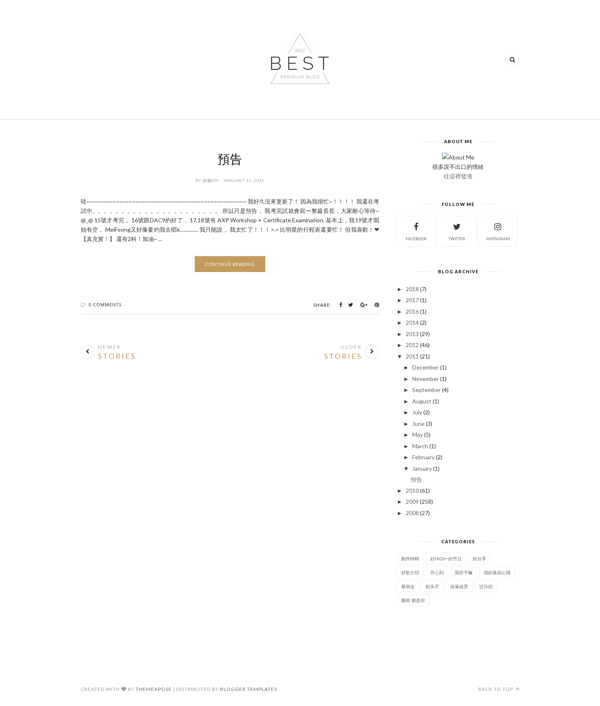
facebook (416, 238)
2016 (412, 311)
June (418, 423)
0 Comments (105, 304)
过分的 (486, 586)
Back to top (496, 689)
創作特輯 (410, 559)
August (421, 401)
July (417, 412)
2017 (412, 300)
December (425, 367)
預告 (230, 159)
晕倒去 (408, 586)
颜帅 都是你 (413, 600)
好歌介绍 (410, 572)
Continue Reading (230, 264)
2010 (412, 490)
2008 (412, 512)
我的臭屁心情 (497, 572)
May (417, 434)
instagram (498, 238)
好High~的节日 (446, 559)
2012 (412, 344)
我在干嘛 (464, 572)
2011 (412, 356)
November (425, 378)
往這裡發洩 (458, 176)
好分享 (479, 559)
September (426, 389)
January (422, 468)
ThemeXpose (154, 689)
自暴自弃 (459, 586)
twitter (457, 238)
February (423, 457)
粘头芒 (432, 586)
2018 (412, 288)
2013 (412, 333)
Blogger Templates (248, 689)
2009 (412, 501)
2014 (412, 322)
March (420, 446)
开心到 (437, 572)
